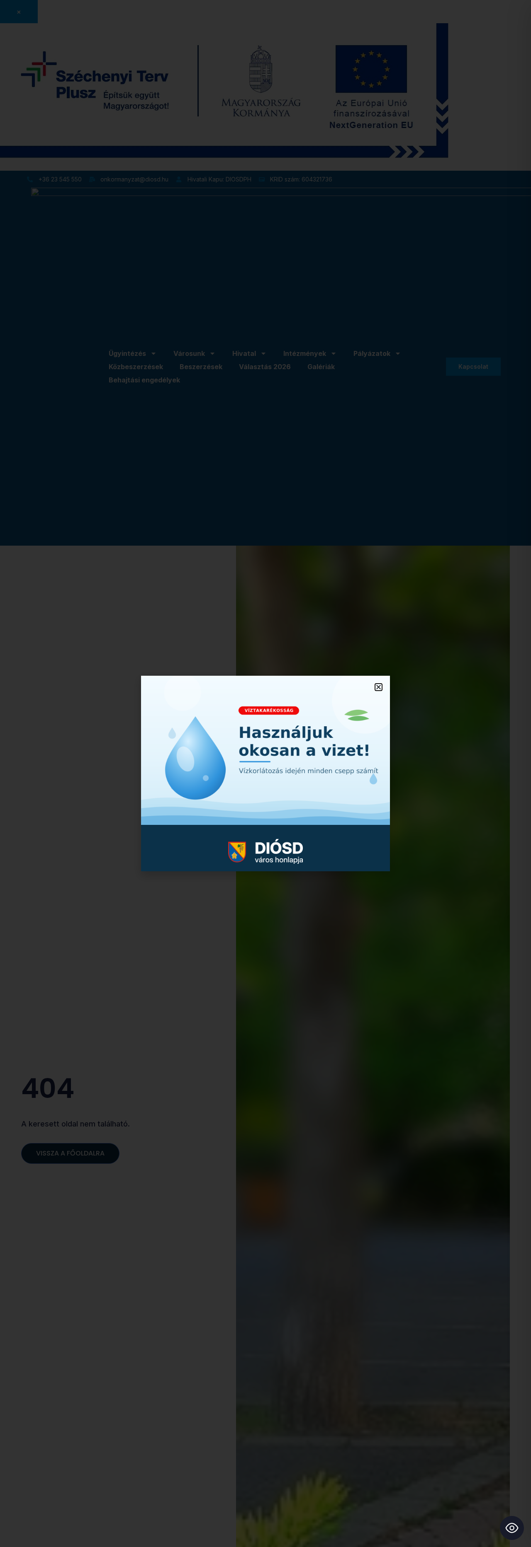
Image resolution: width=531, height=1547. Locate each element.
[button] (378, 687)
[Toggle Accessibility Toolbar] (512, 1528)
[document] (265, 773)
